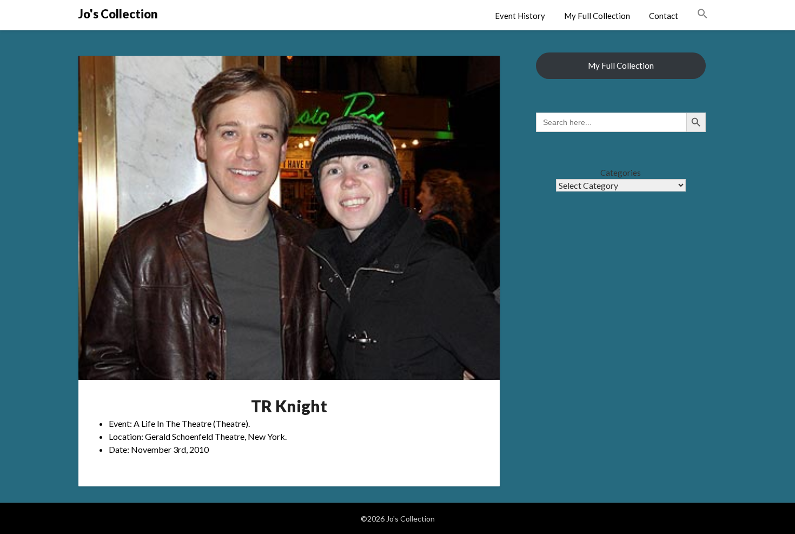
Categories (620, 172)
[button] (702, 14)
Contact (663, 16)
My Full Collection (597, 16)
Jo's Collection (118, 13)
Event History (520, 16)
